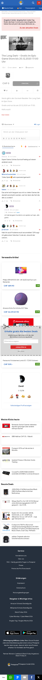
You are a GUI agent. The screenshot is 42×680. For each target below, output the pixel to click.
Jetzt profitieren (21, 347)
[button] (21, 331)
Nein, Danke (21, 351)
